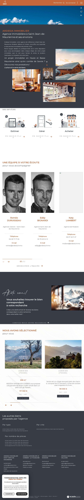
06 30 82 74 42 (26, 461)
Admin (50, 496)
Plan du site (37, 496)
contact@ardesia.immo (10, 465)
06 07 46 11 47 (45, 461)
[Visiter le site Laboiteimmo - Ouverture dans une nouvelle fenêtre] (73, 497)
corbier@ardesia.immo (29, 463)
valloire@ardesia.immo (67, 463)
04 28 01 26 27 (7, 463)
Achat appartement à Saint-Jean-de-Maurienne (15, 430)
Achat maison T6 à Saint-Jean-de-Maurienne (16, 442)
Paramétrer (9, 494)
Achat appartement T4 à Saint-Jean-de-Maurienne (18, 445)
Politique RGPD (30, 497)
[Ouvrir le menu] (81, 3)
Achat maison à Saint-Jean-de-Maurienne (13, 429)
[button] (8, 262)
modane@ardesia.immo (48, 463)
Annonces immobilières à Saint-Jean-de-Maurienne (50, 429)
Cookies (36, 497)
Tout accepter (21, 494)
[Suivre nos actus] (81, 300)
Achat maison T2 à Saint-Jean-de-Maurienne (16, 440)
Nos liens (55, 496)
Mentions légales (44, 496)
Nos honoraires (30, 496)
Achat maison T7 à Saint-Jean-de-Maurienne (16, 444)
